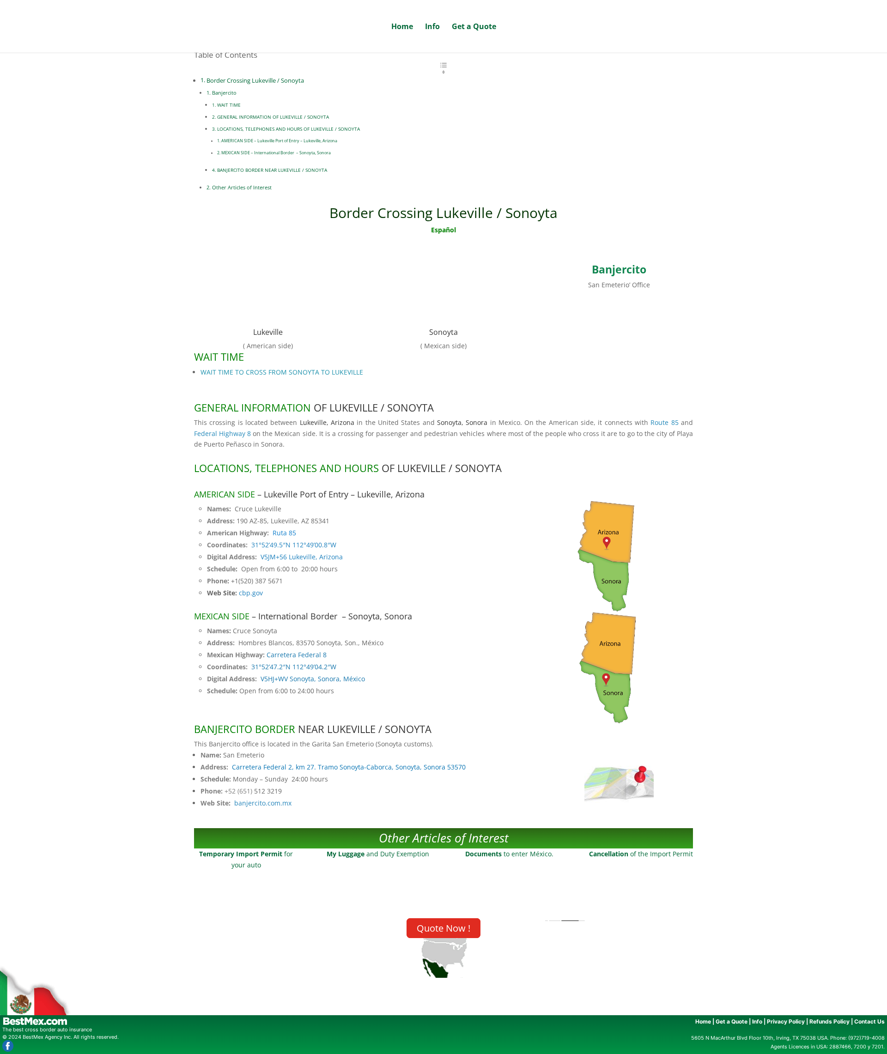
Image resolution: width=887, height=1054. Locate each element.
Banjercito (224, 92)
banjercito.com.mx (263, 803)
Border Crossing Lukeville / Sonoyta (255, 81)
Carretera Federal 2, (349, 767)
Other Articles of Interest (242, 187)
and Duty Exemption (378, 853)
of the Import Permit (641, 853)
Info (432, 27)
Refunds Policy (829, 1021)
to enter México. (509, 853)
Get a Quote (474, 27)
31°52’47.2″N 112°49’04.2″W (293, 666)
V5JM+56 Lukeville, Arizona (302, 556)
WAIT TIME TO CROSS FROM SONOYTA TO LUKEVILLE (282, 372)
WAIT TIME (229, 105)
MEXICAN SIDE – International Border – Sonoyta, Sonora (276, 153)
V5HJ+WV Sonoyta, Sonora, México (313, 678)
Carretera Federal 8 (297, 654)
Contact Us (869, 1021)
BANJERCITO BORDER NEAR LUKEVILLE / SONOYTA (272, 170)
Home (402, 27)
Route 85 (664, 422)
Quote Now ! (443, 928)
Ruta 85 (284, 532)
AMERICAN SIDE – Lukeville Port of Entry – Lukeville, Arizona (279, 141)
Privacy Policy (786, 1021)
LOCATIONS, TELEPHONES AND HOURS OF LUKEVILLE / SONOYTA (288, 129)
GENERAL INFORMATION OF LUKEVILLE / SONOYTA (273, 117)
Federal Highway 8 (222, 433)
